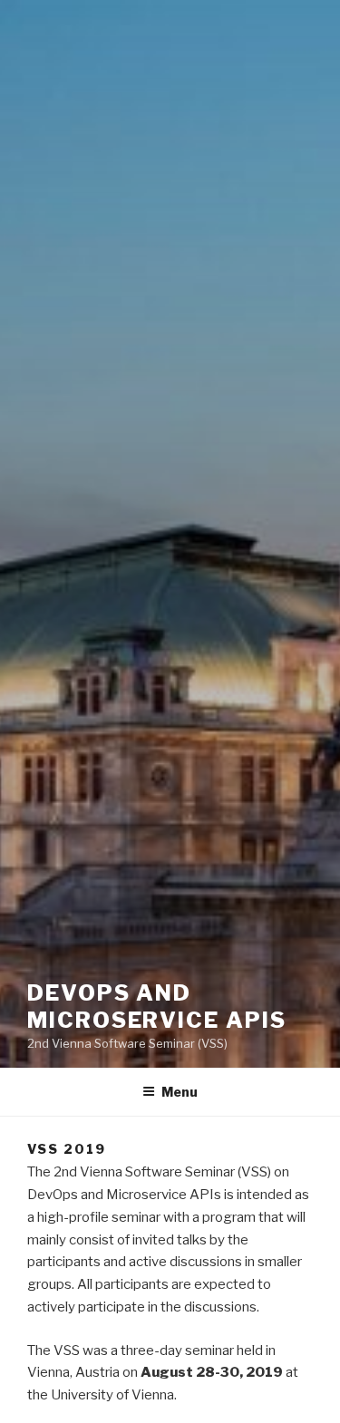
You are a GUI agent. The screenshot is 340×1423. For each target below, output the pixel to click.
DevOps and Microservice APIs (157, 1006)
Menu (179, 1091)
